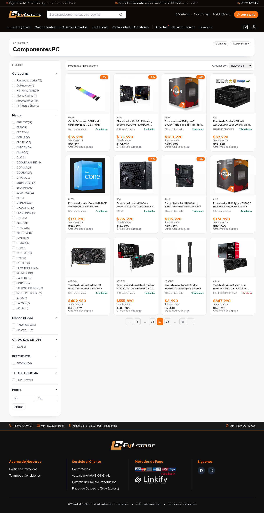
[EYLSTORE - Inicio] (24, 14)
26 (152, 321)
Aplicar (19, 406)
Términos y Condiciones (25, 475)
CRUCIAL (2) (24, 177)
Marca (16, 115)
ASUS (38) (22, 152)
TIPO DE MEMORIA (25, 373)
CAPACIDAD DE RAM (26, 339)
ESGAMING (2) (25, 187)
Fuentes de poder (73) (29, 80)
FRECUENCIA (21, 356)
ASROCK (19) (24, 147)
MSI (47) (21, 247)
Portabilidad (121, 27)
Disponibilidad (22, 318)
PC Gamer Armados (73, 27)
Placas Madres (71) (27, 95)
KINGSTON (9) (25, 232)
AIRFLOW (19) (24, 122)
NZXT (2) (21, 257)
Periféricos (100, 27)
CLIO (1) (21, 157)
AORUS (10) (23, 137)
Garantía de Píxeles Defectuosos (94, 482)
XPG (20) (22, 298)
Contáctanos (81, 469)
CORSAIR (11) (24, 167)
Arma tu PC (248, 14)
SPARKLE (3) (24, 283)
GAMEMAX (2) (24, 202)
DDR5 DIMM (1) (25, 379)
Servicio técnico (221, 14)
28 (167, 321)
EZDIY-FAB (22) (25, 192)
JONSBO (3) (23, 227)
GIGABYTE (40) (25, 207)
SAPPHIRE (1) (24, 278)
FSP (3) (21, 197)
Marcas (205, 27)
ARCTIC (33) (24, 142)
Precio (16, 390)
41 (182, 321)
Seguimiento (201, 14)
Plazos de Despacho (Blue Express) (95, 488)
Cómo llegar (182, 14)
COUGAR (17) (24, 172)
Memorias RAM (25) (28, 90)
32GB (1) (22, 346)
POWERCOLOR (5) (27, 268)
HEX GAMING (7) (26, 212)
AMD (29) (22, 127)
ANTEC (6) (22, 132)
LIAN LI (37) (23, 237)
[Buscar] (121, 14)
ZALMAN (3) (23, 303)
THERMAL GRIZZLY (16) (30, 288)
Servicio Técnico (183, 27)
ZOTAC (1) (22, 308)
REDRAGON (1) (25, 273)
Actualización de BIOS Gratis (91, 475)
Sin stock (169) (25, 329)
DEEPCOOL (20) (26, 182)
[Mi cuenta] (254, 27)
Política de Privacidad (23, 469)
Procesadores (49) (27, 100)
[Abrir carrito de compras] (246, 27)
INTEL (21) (22, 222)
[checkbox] (13, 80)
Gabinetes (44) (25, 85)
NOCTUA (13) (24, 252)
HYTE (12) (22, 217)
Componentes (45, 27)
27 (160, 321)
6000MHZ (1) (24, 363)
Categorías (20, 73)
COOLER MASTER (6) (29, 162)
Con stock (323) (26, 324)
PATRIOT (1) (23, 262)
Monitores (141, 27)
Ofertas (162, 27)
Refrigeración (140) (28, 105)
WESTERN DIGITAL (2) (29, 293)
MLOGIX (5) (23, 242)
